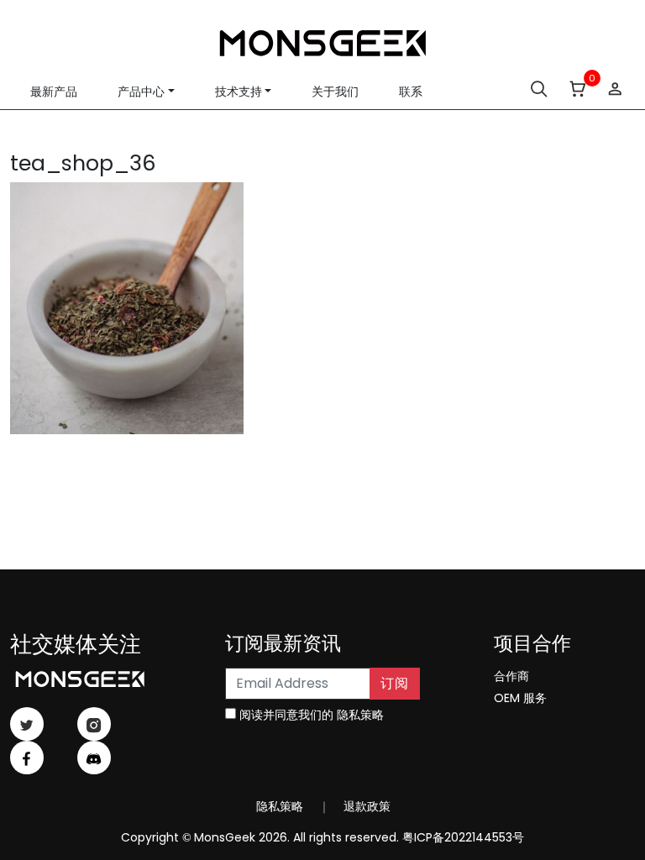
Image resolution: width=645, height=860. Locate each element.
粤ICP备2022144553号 (463, 837)
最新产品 (53, 91)
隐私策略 (360, 714)
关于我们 (335, 91)
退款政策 (365, 806)
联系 (410, 91)
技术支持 (238, 91)
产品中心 (141, 91)
